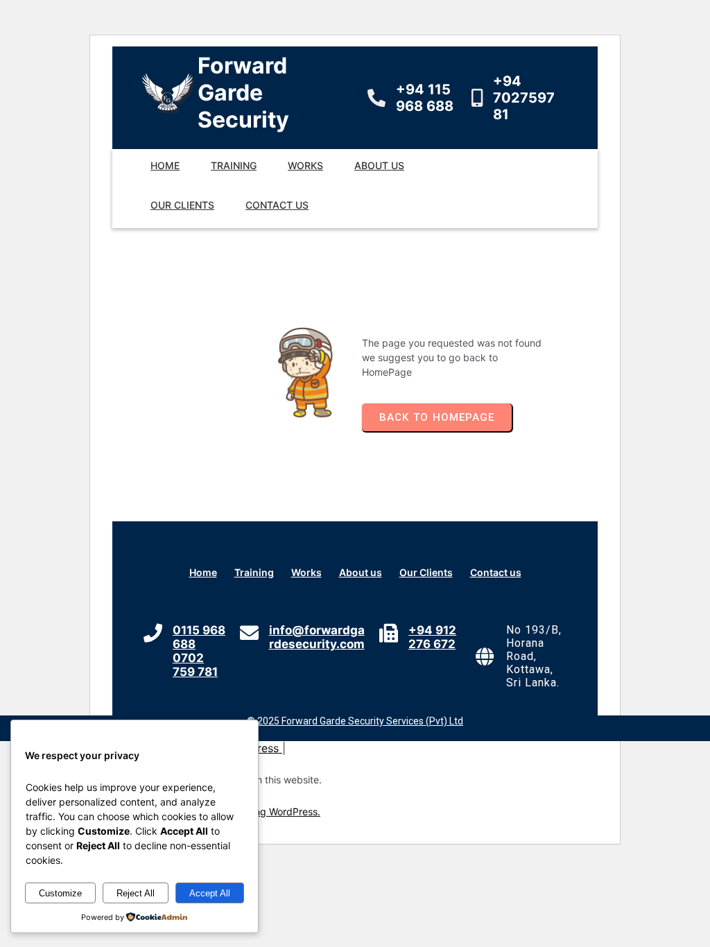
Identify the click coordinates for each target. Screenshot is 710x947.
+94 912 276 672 (432, 637)
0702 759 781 (195, 665)
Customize (60, 893)
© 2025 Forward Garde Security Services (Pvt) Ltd (355, 721)
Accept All (209, 893)
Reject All (135, 893)
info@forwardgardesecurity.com (317, 637)
